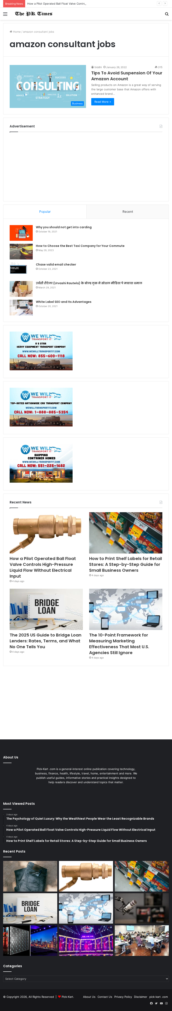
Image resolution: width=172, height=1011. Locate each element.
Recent (127, 212)
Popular (45, 212)
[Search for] (167, 15)
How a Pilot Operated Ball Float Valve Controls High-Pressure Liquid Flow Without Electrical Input (91, 3)
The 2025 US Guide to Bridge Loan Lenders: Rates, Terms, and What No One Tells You (45, 641)
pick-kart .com (158, 996)
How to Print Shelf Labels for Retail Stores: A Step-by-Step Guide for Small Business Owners (125, 564)
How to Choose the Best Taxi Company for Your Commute (80, 246)
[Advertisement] (86, 165)
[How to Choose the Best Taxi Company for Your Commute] (21, 251)
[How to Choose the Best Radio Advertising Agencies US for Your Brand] (142, 908)
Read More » (102, 101)
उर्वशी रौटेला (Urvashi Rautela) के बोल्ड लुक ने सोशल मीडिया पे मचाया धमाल (89, 283)
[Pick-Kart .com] (33, 13)
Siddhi (98, 67)
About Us (89, 996)
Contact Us (105, 996)
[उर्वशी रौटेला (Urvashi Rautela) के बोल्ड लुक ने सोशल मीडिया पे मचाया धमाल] (21, 289)
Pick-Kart (67, 996)
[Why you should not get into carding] (21, 233)
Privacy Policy (123, 996)
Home (16, 31)
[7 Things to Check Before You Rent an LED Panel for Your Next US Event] (86, 940)
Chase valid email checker (56, 264)
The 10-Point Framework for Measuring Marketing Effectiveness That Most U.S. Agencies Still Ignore (119, 644)
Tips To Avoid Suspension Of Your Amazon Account (126, 76)
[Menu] (5, 15)
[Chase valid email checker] (21, 270)
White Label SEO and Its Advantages (63, 302)
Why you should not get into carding (64, 227)
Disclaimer (140, 996)
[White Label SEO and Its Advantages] (21, 307)
